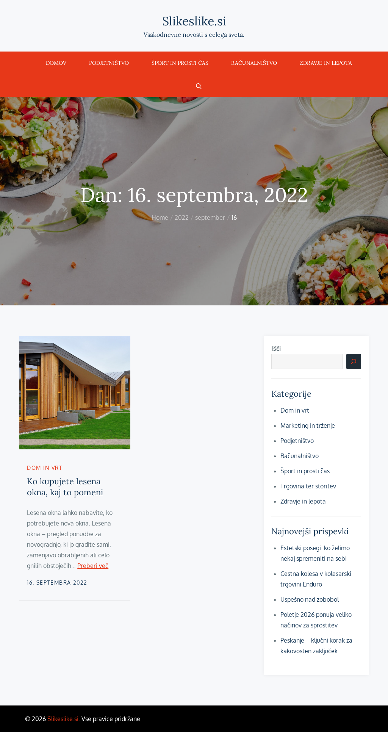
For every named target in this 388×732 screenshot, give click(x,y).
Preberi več (92, 565)
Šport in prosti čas (180, 62)
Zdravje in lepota (326, 62)
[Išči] (353, 361)
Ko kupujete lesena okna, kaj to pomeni (65, 486)
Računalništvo (254, 62)
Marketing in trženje (307, 425)
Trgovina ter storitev (308, 486)
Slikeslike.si (194, 21)
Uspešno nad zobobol (309, 599)
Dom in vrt (45, 468)
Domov (56, 62)
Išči (276, 348)
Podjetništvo (109, 62)
